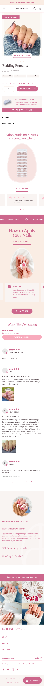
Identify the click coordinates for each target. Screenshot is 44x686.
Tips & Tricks (22, 311)
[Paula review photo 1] (8, 394)
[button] (34, 8)
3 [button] (22, 482)
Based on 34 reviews (10, 333)
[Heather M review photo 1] (9, 446)
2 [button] (17, 482)
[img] (14, 350)
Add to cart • (22, 55)
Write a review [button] (22, 337)
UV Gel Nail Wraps (22, 242)
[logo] (22, 8)
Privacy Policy (13, 682)
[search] (35, 8)
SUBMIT (38, 658)
